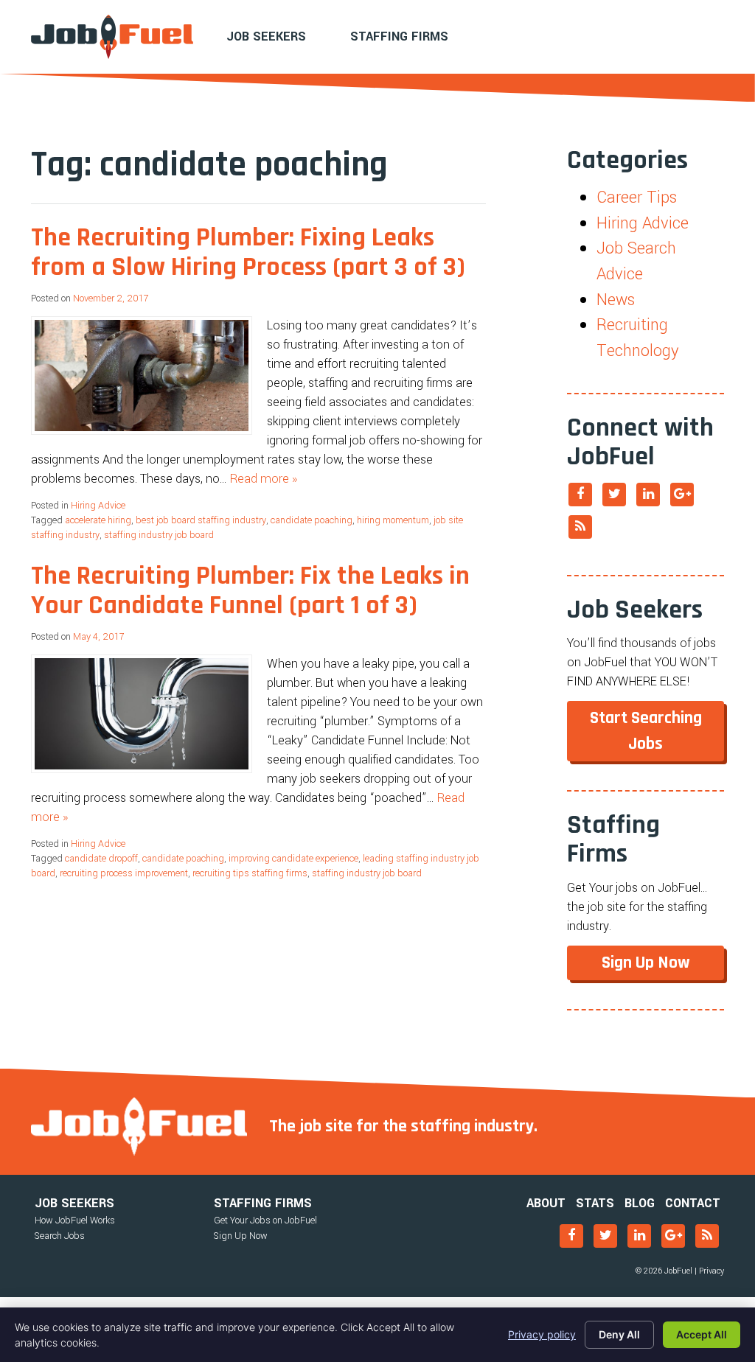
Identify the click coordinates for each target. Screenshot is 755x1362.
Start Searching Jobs (646, 731)
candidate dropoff (101, 858)
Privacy (711, 1271)
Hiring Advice (98, 505)
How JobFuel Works (75, 1220)
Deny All (619, 1334)
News (615, 300)
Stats (595, 1203)
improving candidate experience (293, 858)
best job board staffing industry (201, 520)
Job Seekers (266, 36)
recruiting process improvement (124, 873)
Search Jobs (60, 1236)
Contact (692, 1203)
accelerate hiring (98, 520)
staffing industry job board (159, 535)
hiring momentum (393, 520)
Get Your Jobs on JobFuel (265, 1220)
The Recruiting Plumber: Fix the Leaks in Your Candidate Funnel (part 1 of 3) (250, 590)
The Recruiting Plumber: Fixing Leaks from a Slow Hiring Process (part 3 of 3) (248, 252)
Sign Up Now (646, 962)
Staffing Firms (399, 36)
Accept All (701, 1334)
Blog (639, 1203)
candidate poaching (311, 520)
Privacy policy (542, 1334)
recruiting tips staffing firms (249, 873)
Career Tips (636, 197)
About (546, 1203)
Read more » (263, 478)
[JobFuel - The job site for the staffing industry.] (112, 37)
